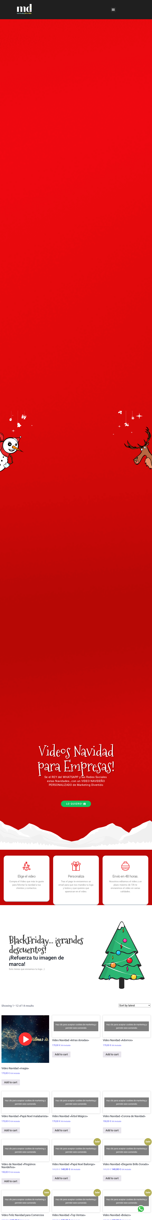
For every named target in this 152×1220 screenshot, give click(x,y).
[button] (113, 9)
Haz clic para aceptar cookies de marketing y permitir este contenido (76, 1026)
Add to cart (10, 1082)
